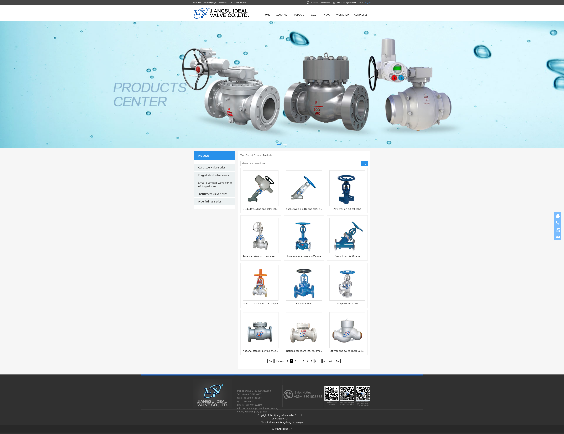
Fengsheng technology (291, 422)
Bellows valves (304, 303)
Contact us (360, 14)
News (327, 14)
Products (298, 14)
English (368, 2)
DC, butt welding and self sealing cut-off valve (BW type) (273, 209)
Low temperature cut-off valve (304, 256)
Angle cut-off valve (347, 303)
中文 (362, 2)
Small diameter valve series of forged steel (215, 184)
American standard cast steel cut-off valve (266, 256)
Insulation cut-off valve (347, 256)
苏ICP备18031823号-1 (282, 429)
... (324, 361)
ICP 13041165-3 (280, 418)
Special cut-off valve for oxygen (260, 303)
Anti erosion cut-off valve (347, 209)
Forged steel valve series (213, 175)
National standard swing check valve (263, 350)
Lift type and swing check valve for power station (356, 350)
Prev (200, 84)
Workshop (342, 14)
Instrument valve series (213, 194)
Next (364, 84)
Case (313, 14)
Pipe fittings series (209, 201)
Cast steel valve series (212, 167)
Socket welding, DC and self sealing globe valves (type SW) (318, 209)
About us (281, 14)
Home (266, 14)
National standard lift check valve (304, 350)
